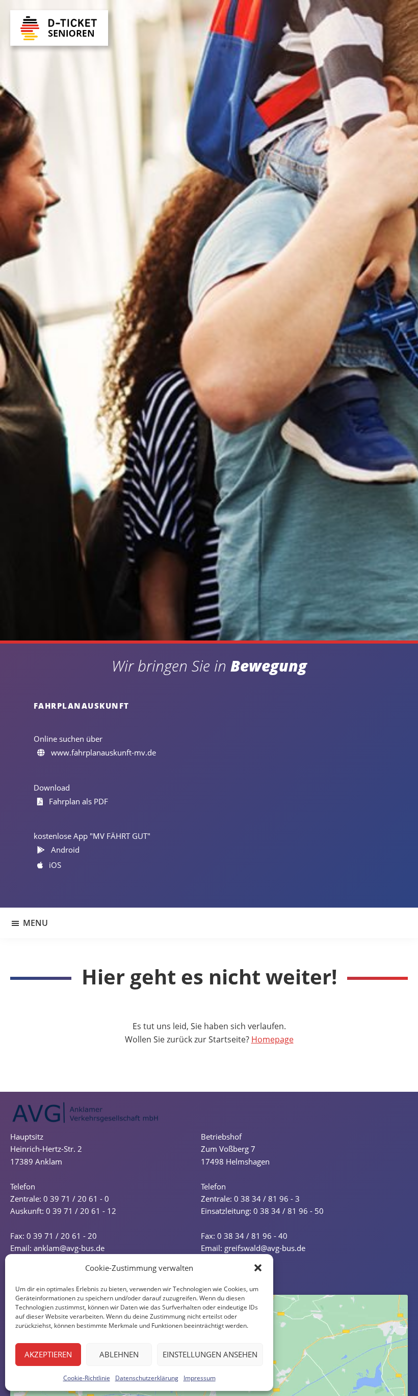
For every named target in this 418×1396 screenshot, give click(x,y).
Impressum (200, 1378)
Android (64, 850)
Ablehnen (119, 1354)
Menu (35, 922)
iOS (54, 865)
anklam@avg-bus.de (69, 1248)
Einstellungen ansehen (210, 1354)
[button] (258, 1268)
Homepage (272, 1039)
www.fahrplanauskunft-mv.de (102, 752)
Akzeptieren (48, 1354)
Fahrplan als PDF (77, 801)
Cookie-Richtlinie (86, 1378)
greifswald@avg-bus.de (264, 1248)
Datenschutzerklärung (146, 1378)
